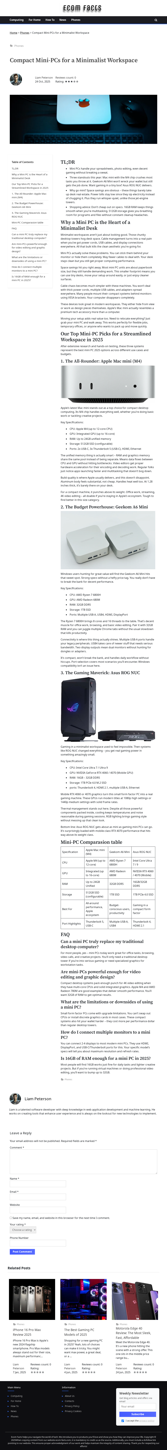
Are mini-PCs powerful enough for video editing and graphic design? (29, 247)
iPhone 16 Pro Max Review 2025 (27, 1332)
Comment (17, 1147)
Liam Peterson (44, 77)
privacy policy (146, 1420)
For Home (35, 19)
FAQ (14, 228)
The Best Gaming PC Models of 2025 (79, 1332)
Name (14, 1178)
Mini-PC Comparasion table (27, 222)
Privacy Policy (72, 1406)
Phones (75, 19)
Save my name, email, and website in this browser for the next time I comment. (61, 1218)
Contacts (69, 1401)
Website (15, 1205)
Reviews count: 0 (65, 77)
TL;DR (15, 168)
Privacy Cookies (73, 1411)
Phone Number (19, 1238)
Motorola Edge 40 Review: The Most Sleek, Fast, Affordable (133, 1333)
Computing (17, 19)
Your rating (18, 1224)
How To (50, 19)
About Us (70, 1395)
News (62, 19)
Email (14, 1192)
